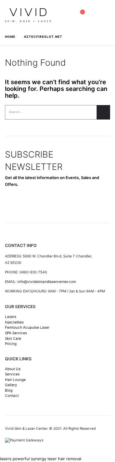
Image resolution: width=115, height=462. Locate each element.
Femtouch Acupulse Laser (27, 327)
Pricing (11, 344)
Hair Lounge (15, 380)
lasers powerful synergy (23, 458)
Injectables (14, 322)
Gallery (11, 385)
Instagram (41, 204)
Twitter (26, 204)
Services (12, 374)
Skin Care (13, 338)
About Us (13, 369)
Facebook (12, 204)
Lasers (10, 317)
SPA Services (16, 333)
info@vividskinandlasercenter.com (46, 282)
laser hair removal (64, 458)
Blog (9, 390)
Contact (12, 395)
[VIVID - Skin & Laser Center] (28, 15)
